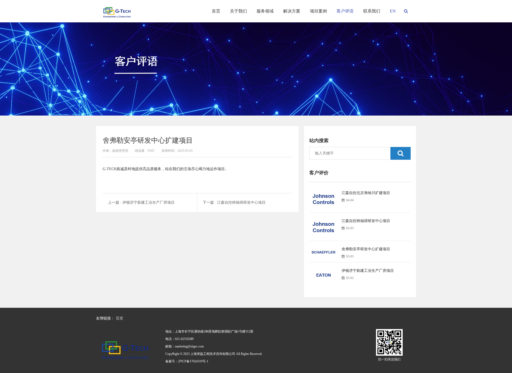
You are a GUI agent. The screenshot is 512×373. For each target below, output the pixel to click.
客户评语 (345, 11)
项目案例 (318, 11)
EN (393, 11)
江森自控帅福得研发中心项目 (366, 221)
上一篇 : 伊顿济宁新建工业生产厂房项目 (141, 202)
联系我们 (371, 11)
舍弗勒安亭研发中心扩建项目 (366, 249)
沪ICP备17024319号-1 (193, 361)
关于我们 (238, 11)
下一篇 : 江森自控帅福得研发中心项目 (234, 202)
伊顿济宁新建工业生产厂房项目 (368, 271)
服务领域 (265, 11)
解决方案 (291, 11)
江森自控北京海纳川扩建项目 (366, 193)
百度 (119, 318)
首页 (216, 11)
